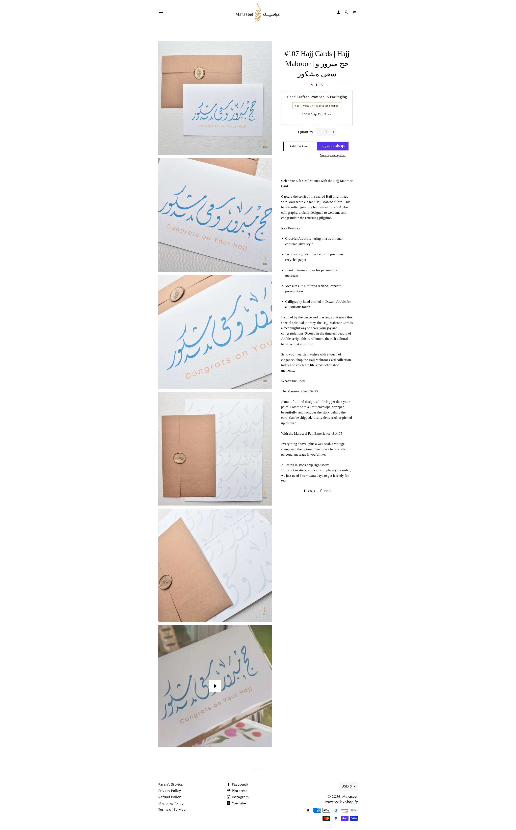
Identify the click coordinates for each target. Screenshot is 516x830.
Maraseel (350, 796)
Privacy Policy (169, 791)
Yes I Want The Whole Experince (317, 105)
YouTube (238, 803)
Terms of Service (172, 809)
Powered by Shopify (341, 802)
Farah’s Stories (170, 784)
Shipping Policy (170, 803)
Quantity (305, 132)
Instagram (240, 797)
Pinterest (239, 791)
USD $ (346, 786)
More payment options (332, 155)
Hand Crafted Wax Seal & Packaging (317, 97)
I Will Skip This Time (316, 114)
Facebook (239, 784)
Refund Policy (169, 797)
